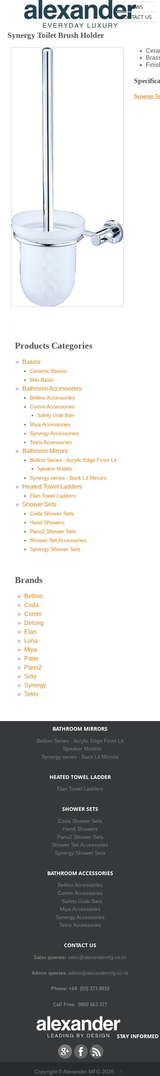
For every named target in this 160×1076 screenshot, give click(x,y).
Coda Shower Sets (52, 513)
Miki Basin (42, 380)
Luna (31, 641)
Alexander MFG (81, 1072)
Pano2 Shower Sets (53, 531)
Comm (33, 614)
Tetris (31, 694)
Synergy (35, 685)
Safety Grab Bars (56, 415)
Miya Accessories (50, 424)
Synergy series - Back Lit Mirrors (68, 478)
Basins (31, 362)
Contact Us (136, 16)
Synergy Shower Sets (55, 549)
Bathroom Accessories (51, 388)
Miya (30, 649)
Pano (31, 658)
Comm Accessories (52, 407)
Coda (31, 605)
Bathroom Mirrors (45, 451)
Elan (30, 632)
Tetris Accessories (51, 442)
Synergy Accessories (54, 433)
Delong (34, 623)
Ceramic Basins (48, 371)
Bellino (33, 596)
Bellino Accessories (52, 398)
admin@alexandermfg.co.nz (98, 973)
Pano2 (33, 667)
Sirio (30, 676)
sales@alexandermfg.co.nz (97, 957)
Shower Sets (39, 504)
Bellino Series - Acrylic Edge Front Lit (73, 460)
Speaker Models (54, 469)
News (135, 6)
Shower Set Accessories (58, 540)
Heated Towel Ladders (52, 486)
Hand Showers (47, 522)
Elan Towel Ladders (53, 496)
